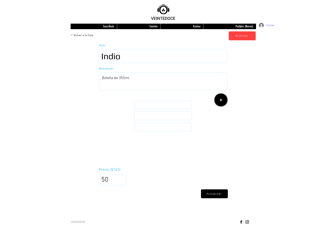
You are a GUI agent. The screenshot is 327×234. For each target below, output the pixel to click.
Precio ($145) (110, 170)
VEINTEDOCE (163, 19)
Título (102, 45)
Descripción (106, 68)
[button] (221, 100)
